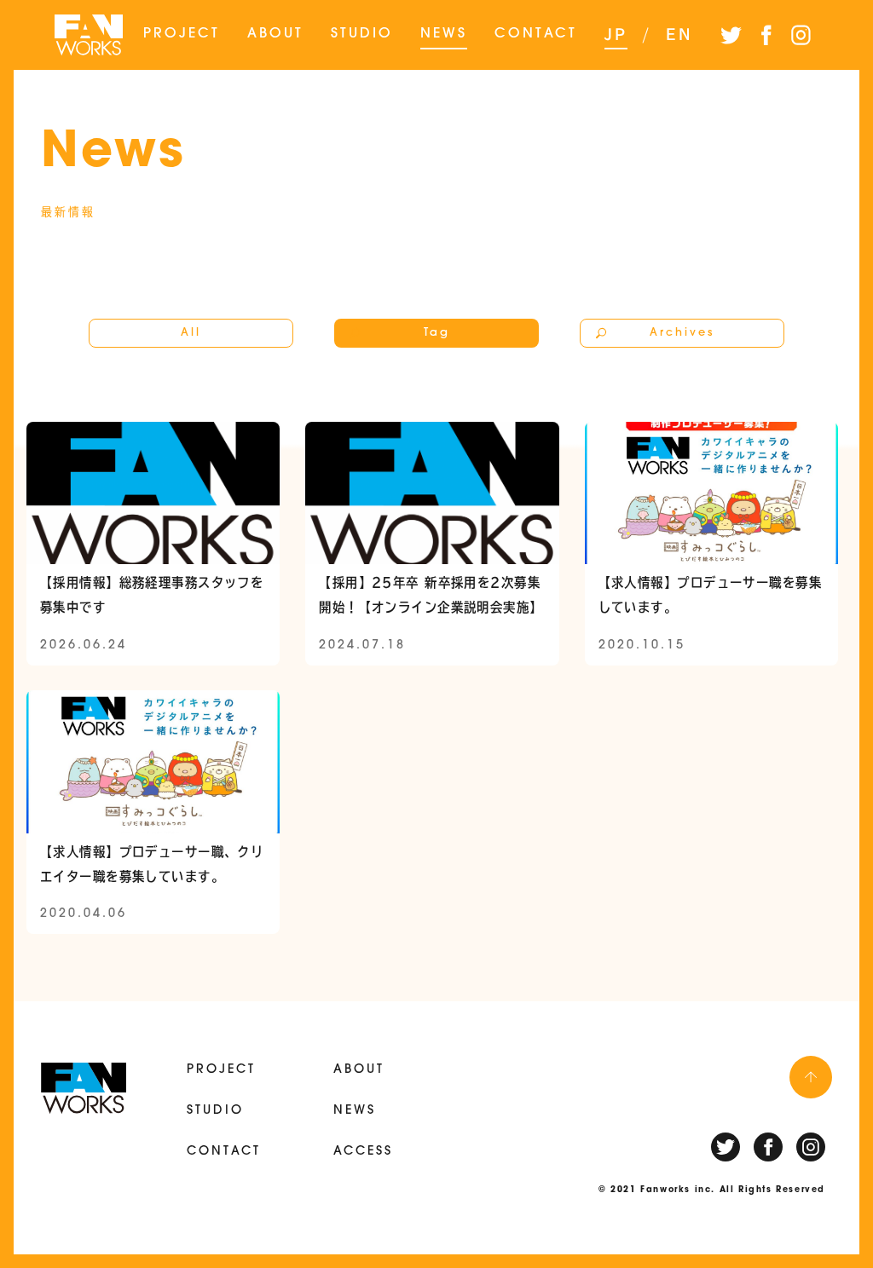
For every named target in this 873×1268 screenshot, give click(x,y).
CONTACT (535, 34)
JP (615, 34)
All (191, 332)
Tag (437, 332)
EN (679, 34)
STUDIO (362, 34)
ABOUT (275, 34)
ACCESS (363, 1151)
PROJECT (181, 34)
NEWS (443, 34)
